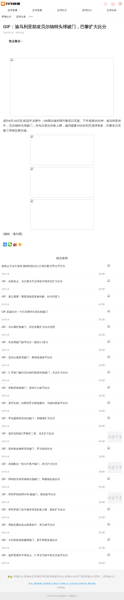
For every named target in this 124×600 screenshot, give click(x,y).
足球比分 (55, 584)
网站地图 (92, 584)
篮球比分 (64, 584)
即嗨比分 (6, 16)
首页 (30, 584)
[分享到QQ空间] (20, 244)
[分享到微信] (10, 244)
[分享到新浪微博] (15, 244)
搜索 (105, 3)
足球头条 (74, 584)
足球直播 (46, 584)
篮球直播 (37, 584)
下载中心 (113, 3)
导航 (120, 3)
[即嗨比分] (10, 3)
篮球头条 (21, 16)
